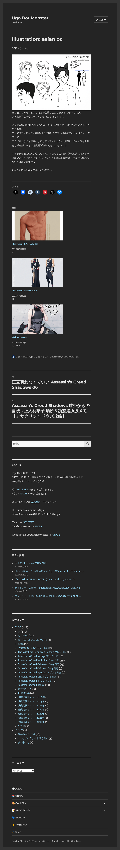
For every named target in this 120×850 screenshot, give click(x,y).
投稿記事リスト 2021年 (31, 717)
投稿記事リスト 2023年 (31, 709)
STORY (23, 493)
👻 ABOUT (18, 788)
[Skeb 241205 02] (53, 319)
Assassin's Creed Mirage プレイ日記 (38, 656)
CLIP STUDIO (68, 357)
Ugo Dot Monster (30, 17)
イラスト (46, 357)
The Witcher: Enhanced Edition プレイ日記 (42, 651)
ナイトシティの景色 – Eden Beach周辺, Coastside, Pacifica (47, 587)
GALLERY (22, 489)
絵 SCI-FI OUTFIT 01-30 (32, 639)
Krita (21, 643)
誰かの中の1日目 (26, 734)
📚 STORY (17, 796)
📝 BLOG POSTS (21, 810)
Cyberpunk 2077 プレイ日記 (33, 647)
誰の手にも (23, 742)
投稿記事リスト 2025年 (31, 701)
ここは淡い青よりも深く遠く (33, 738)
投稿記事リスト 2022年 (31, 713)
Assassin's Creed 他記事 (31, 684)
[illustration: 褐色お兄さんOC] (53, 225)
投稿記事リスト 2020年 (31, 721)
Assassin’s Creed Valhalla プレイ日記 (38, 660)
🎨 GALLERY (19, 803)
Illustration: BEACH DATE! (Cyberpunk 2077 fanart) (44, 579)
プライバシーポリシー (40, 841)
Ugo (18, 357)
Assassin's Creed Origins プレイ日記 (38, 668)
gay (77, 357)
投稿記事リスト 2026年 (31, 697)
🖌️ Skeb (16, 832)
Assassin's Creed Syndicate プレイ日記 (39, 672)
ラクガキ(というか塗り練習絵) (31, 563)
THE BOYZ (24, 693)
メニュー (101, 19)
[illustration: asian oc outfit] (53, 272)
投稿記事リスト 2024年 (31, 705)
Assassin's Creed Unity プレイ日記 (37, 676)
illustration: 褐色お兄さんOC (25, 244)
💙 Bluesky (18, 817)
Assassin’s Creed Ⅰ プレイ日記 (35, 680)
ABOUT (35, 501)
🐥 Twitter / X (19, 824)
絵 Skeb (23, 635)
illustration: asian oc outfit (24, 290)
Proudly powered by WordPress (66, 841)
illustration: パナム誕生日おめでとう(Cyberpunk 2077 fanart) (49, 571)
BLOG (18, 627)
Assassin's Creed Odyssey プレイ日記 (38, 664)
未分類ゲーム (25, 688)
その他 (21, 725)
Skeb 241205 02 (19, 337)
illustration (56, 357)
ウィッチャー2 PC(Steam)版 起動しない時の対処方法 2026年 (48, 595)
